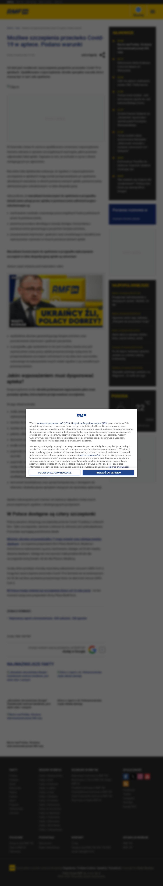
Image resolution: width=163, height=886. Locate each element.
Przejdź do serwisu (108, 472)
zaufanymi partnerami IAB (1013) (54, 423)
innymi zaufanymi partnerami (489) (89, 423)
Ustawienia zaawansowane (54, 472)
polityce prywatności (89, 455)
